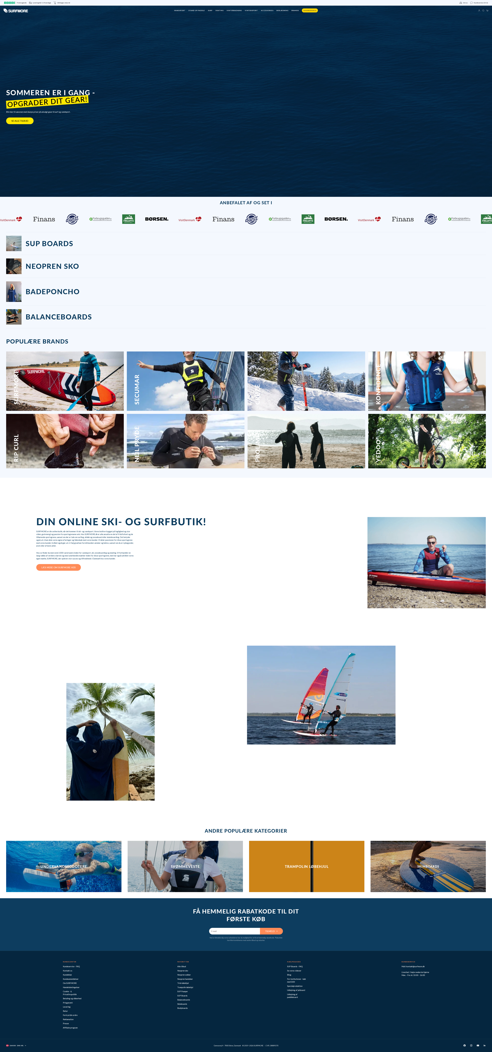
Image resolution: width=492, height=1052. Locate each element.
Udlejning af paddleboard (292, 995)
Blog (289, 975)
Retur (65, 1011)
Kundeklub (67, 975)
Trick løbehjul (183, 983)
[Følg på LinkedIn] (484, 1045)
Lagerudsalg (309, 10)
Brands (295, 10)
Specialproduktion (295, 986)
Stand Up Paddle (196, 10)
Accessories (267, 10)
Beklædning (282, 10)
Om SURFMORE (70, 983)
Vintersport (251, 10)
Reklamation (68, 1019)
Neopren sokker (184, 975)
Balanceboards (183, 1000)
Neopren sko (182, 970)
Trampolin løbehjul (185, 987)
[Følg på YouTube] (478, 1045)
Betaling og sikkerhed (72, 998)
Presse (66, 1023)
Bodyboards (182, 1008)
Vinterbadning (234, 10)
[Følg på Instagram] (471, 1045)
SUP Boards (182, 995)
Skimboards (182, 1004)
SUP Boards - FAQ (295, 966)
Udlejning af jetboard (296, 990)
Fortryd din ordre (70, 1015)
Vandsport (179, 10)
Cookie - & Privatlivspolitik (70, 992)
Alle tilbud (181, 966)
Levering (66, 1007)
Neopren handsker (185, 979)
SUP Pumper (182, 991)
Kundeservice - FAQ (71, 966)
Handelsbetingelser (71, 987)
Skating (219, 10)
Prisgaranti (68, 1003)
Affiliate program (70, 1028)
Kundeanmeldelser (71, 979)
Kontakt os (67, 970)
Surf (210, 10)
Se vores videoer (294, 970)
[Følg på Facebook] (464, 1045)
